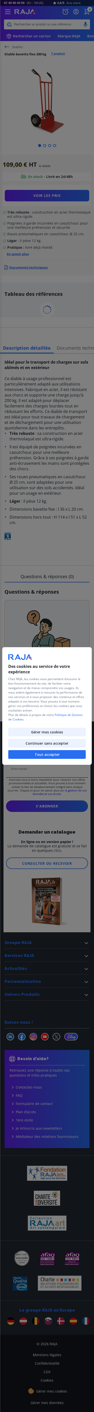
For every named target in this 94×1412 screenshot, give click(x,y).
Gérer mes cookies (47, 732)
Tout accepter (47, 754)
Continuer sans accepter (47, 743)
